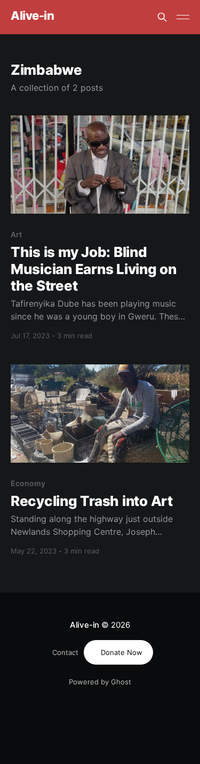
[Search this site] (162, 17)
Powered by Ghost (100, 681)
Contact (65, 652)
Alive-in (32, 15)
